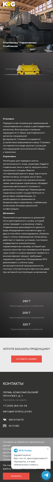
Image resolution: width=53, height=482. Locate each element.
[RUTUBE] (4, 426)
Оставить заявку (26, 359)
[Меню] (47, 4)
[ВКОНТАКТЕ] (4, 419)
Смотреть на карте (14, 399)
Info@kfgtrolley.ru (17, 411)
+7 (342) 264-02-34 (15, 405)
